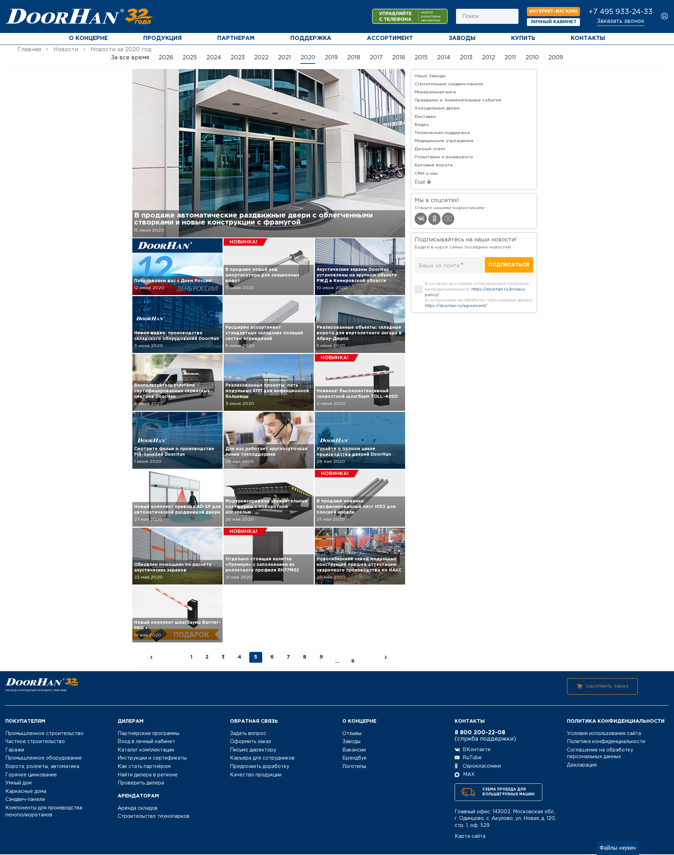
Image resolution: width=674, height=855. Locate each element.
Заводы (462, 38)
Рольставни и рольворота (444, 157)
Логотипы (354, 766)
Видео (422, 125)
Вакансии (354, 750)
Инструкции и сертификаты (152, 758)
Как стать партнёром (144, 766)
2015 (421, 57)
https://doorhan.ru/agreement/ (456, 306)
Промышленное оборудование (43, 758)
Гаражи (14, 750)
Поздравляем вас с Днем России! (173, 281)
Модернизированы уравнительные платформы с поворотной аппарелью (266, 506)
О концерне (88, 38)
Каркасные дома (25, 791)
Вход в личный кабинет (146, 742)
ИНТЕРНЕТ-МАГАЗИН (553, 11)
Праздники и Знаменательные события (458, 100)
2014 (443, 57)
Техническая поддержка (442, 133)
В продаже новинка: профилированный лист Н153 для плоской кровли (356, 506)
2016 (398, 57)
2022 (261, 57)
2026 (166, 57)
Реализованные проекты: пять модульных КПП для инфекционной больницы (267, 391)
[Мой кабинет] (664, 17)
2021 (284, 57)
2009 (555, 57)
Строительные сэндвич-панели (449, 84)
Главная (29, 49)
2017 (376, 57)
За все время (130, 57)
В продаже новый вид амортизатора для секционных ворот (262, 275)
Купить (523, 38)
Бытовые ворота (433, 165)
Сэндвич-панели (25, 799)
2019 (331, 57)
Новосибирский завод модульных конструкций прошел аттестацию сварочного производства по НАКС (359, 564)
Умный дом (18, 783)
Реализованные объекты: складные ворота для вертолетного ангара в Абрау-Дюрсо (359, 333)
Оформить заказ (607, 686)
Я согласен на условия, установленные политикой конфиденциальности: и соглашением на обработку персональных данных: (479, 295)
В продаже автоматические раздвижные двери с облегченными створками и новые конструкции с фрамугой (253, 219)
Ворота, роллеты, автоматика (42, 766)
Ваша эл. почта (441, 265)
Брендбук (354, 758)
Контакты (588, 38)
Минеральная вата (435, 92)
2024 (213, 57)
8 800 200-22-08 (480, 732)
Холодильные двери (437, 108)
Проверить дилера (141, 783)
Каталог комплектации (146, 750)
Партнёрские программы (148, 734)
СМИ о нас (426, 173)
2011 (510, 57)
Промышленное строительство (44, 734)
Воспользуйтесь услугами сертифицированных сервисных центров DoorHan (172, 391)
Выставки (425, 117)
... (337, 661)
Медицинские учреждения (444, 141)
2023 (238, 57)
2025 (190, 57)
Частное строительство (35, 742)
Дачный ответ (430, 149)
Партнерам (236, 38)
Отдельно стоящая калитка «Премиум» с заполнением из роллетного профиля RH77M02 (262, 564)
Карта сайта (470, 836)
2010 (532, 57)
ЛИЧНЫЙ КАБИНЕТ (553, 22)
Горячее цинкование (31, 775)
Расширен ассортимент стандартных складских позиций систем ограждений (264, 333)
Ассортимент (390, 38)
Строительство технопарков (154, 816)
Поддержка (310, 38)
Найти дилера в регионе (148, 775)
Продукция (162, 38)
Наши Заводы (430, 76)
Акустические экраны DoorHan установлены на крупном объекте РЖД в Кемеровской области (357, 275)
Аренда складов (138, 808)
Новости (65, 49)
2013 (466, 57)
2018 (353, 57)
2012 (488, 57)
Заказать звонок (621, 21)
